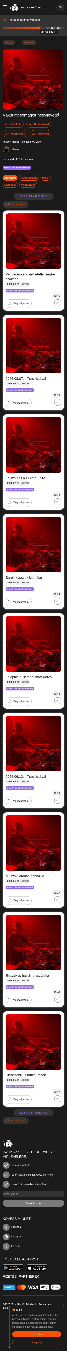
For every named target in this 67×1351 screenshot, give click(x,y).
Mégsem (37, 1342)
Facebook (16, 1226)
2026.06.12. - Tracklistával (26, 776)
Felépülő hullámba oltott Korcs (29, 677)
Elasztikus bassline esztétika (27, 975)
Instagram (16, 1236)
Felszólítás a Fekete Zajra (25, 478)
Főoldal (9, 42)
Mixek (45, 177)
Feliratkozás (28, 184)
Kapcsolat (10, 184)
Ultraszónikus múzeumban (26, 1075)
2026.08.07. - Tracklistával (26, 378)
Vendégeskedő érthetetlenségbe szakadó (30, 276)
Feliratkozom (33, 1203)
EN (60, 7)
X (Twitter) (17, 1246)
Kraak (15, 149)
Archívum (10, 177)
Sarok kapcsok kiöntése (24, 577)
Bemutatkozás (29, 177)
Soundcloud (41, 124)
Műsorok (29, 42)
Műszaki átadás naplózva (25, 876)
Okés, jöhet (36, 1334)
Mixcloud (15, 124)
